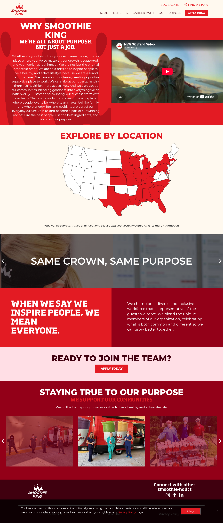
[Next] (220, 261)
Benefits (120, 13)
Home (103, 13)
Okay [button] (190, 511)
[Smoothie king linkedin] (181, 495)
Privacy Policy (127, 512)
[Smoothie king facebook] (174, 495)
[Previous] (3, 261)
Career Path (143, 13)
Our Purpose (170, 13)
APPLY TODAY (196, 12)
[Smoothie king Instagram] (168, 495)
